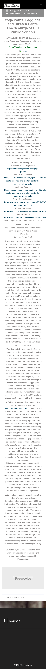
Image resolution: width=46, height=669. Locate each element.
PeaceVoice (31, 13)
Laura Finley (14, 13)
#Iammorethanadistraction (16, 408)
